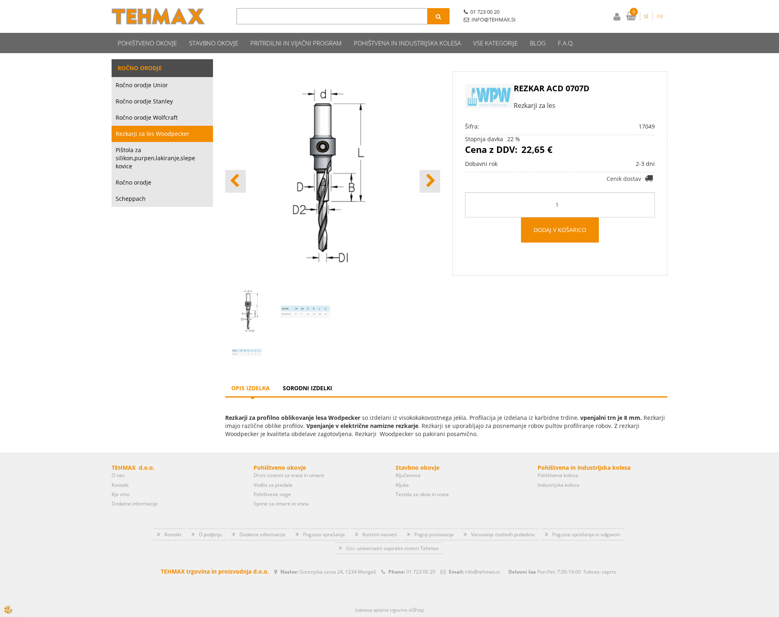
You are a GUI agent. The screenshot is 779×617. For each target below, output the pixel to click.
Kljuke (402, 485)
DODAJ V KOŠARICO (560, 230)
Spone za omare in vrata (281, 503)
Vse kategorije (495, 43)
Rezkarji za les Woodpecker (152, 134)
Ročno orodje (133, 182)
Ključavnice (408, 475)
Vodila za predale (273, 485)
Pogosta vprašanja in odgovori (586, 534)
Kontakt (120, 485)
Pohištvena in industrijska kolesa (407, 43)
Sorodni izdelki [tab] (307, 388)
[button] (430, 181)
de (659, 16)
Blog (538, 43)
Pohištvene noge (272, 494)
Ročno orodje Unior (142, 85)
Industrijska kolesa (558, 485)
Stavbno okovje (213, 43)
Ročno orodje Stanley (144, 101)
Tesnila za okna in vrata (422, 494)
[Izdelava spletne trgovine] (416, 610)
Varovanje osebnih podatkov (503, 534)
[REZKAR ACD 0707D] (246, 352)
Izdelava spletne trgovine (381, 610)
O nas (118, 475)
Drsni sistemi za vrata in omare (289, 475)
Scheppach (131, 198)
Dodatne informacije (135, 503)
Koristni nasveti (379, 534)
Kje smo (120, 494)
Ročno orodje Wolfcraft (147, 117)
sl (646, 16)
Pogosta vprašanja (324, 534)
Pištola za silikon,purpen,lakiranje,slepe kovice (155, 158)
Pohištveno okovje (147, 43)
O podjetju (210, 534)
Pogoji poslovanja (434, 534)
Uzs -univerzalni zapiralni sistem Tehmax (392, 548)
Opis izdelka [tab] (250, 388)
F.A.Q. (566, 43)
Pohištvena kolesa (558, 475)
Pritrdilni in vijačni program (296, 43)
